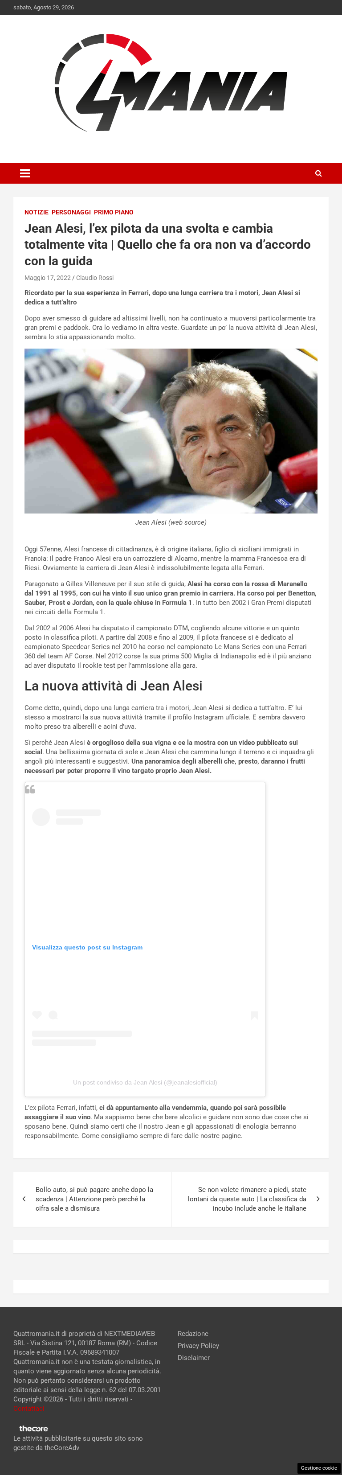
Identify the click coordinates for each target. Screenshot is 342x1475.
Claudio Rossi (95, 277)
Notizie (36, 212)
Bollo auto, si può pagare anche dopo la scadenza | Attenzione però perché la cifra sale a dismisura (94, 1199)
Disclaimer (194, 1358)
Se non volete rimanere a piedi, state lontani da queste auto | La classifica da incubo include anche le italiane (247, 1199)
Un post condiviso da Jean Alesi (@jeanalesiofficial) (145, 1082)
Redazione (193, 1334)
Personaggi (71, 212)
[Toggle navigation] (25, 173)
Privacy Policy (198, 1346)
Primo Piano (114, 212)
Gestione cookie (319, 1468)
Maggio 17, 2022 (47, 277)
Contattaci (29, 1409)
